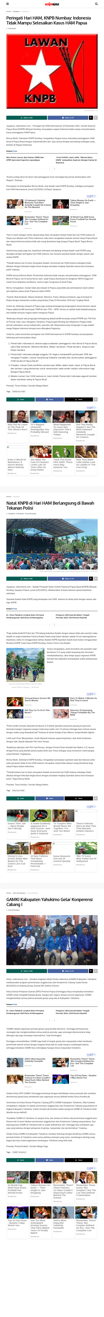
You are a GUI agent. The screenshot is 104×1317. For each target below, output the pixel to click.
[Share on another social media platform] (96, 118)
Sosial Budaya (30, 514)
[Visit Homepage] (52, 3)
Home (8, 11)
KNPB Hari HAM (19, 391)
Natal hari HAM (18, 790)
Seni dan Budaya (19, 893)
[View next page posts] (54, 168)
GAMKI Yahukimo (19, 1152)
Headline (16, 11)
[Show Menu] (7, 4)
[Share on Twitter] (91, 118)
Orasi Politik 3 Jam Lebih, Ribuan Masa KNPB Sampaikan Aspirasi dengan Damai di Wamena (76, 160)
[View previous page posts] (50, 168)
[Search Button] (96, 4)
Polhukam (25, 11)
